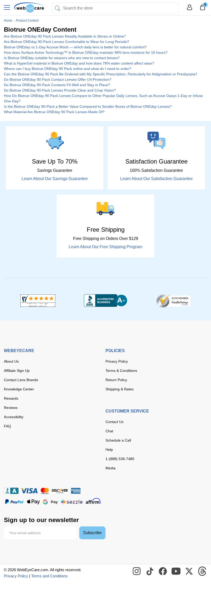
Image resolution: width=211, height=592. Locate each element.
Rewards (11, 398)
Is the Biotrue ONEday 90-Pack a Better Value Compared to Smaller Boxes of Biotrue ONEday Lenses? (88, 106)
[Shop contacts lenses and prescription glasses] (29, 7)
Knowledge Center (19, 389)
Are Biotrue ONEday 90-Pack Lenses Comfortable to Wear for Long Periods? (66, 42)
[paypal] (14, 502)
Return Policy (116, 380)
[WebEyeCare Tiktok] (150, 571)
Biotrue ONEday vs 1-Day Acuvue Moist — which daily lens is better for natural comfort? (75, 47)
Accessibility (13, 417)
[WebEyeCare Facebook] (163, 571)
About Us (11, 361)
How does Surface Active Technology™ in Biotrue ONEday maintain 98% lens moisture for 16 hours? (86, 52)
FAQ (7, 426)
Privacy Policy (117, 361)
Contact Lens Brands (21, 380)
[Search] (57, 8)
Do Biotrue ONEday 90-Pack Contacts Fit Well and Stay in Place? (57, 85)
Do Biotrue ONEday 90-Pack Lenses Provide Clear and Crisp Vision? (60, 90)
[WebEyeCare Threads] (202, 571)
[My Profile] (189, 9)
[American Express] (76, 491)
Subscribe (92, 533)
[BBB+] (105, 300)
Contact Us (115, 422)
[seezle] (72, 502)
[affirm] (93, 501)
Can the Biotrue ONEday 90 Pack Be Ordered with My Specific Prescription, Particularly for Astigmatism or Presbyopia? (100, 74)
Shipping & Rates (120, 389)
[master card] (44, 491)
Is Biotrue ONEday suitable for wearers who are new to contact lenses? (62, 58)
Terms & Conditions (121, 371)
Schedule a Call (118, 440)
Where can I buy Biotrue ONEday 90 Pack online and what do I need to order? (67, 69)
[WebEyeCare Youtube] (176, 571)
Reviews (10, 408)
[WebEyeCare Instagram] (137, 571)
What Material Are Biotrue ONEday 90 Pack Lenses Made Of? (54, 112)
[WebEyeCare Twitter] (189, 571)
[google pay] (50, 502)
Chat (109, 431)
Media (111, 468)
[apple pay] (33, 502)
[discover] (60, 491)
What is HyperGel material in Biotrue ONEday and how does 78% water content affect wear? (79, 63)
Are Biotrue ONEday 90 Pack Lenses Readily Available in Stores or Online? (65, 36)
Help (109, 449)
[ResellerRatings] (173, 301)
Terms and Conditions (49, 576)
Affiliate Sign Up (17, 371)
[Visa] (29, 491)
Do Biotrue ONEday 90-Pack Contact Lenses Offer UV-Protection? (57, 79)
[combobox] (115, 8)
